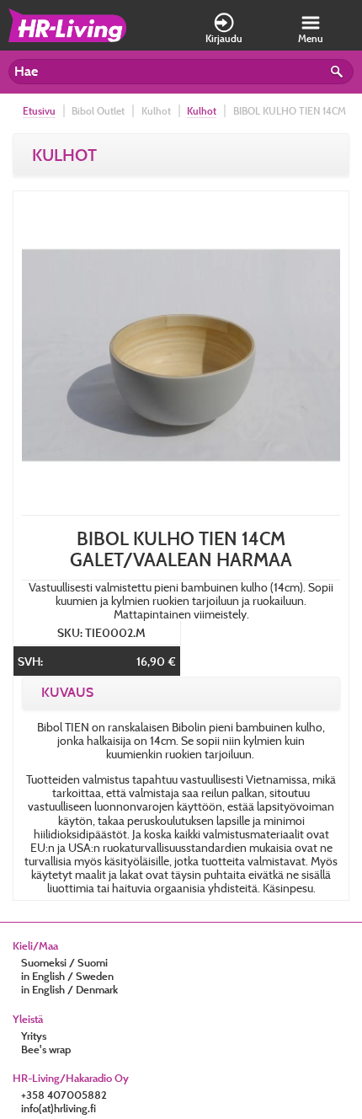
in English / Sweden (67, 975)
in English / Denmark (69, 989)
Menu (310, 38)
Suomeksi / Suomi (64, 962)
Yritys (33, 1035)
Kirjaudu (223, 38)
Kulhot (201, 110)
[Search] (339, 74)
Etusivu (39, 110)
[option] (181, 355)
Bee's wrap (46, 1049)
